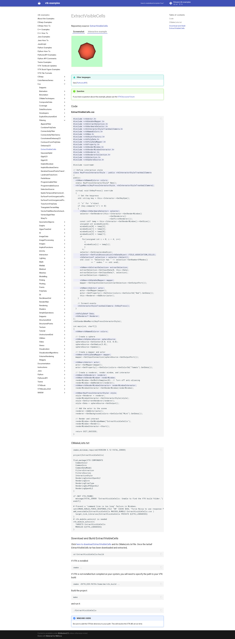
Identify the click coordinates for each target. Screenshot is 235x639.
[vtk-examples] (39, 3)
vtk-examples (44, 15)
